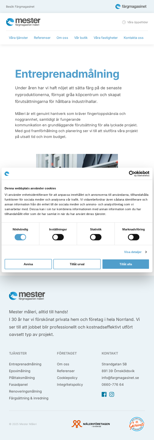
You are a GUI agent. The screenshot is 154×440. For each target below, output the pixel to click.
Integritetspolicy (70, 385)
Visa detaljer (133, 252)
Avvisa (28, 264)
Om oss (63, 364)
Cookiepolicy (67, 378)
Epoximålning (19, 371)
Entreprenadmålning (25, 364)
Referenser (66, 371)
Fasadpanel (18, 385)
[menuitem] (134, 22)
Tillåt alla (126, 264)
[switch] (58, 237)
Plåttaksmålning (22, 378)
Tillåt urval (77, 264)
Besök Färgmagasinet (20, 6)
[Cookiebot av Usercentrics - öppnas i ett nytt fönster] (131, 174)
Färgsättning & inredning (28, 398)
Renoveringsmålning (25, 391)
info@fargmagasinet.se (120, 378)
